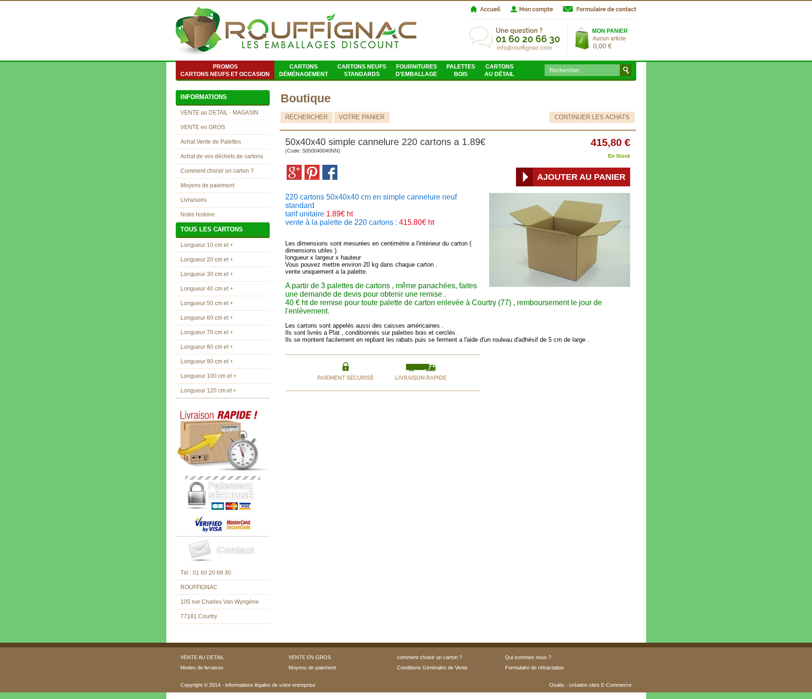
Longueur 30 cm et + (206, 274)
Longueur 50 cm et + (206, 303)
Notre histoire (197, 214)
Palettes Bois (460, 70)
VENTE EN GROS (310, 657)
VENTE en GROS (202, 127)
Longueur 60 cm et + (206, 318)
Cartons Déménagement (303, 70)
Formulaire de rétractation (534, 667)
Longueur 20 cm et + (206, 259)
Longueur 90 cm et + (206, 361)
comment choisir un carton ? (429, 657)
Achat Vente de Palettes (210, 141)
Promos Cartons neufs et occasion (225, 70)
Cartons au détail (499, 70)
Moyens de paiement (207, 185)
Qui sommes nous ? (528, 657)
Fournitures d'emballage (416, 70)
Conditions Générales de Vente (432, 667)
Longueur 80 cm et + (206, 347)
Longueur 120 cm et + (208, 390)
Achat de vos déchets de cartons (221, 156)
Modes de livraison (201, 667)
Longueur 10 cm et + (206, 245)
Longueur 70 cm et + (206, 332)
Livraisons (193, 200)
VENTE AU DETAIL (202, 657)
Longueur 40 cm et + (206, 288)
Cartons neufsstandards (361, 70)
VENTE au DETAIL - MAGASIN (219, 112)
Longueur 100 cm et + (208, 376)
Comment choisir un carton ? (217, 171)
